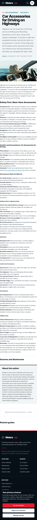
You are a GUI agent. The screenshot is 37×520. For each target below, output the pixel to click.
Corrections (5, 489)
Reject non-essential (18, 510)
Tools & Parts (24, 468)
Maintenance (5, 465)
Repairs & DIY (6, 468)
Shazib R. (4, 56)
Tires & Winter (24, 465)
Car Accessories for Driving (13, 170)
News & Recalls (6, 462)
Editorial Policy (6, 486)
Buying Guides (6, 471)
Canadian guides (25, 471)
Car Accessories (11, 12)
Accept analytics (18, 505)
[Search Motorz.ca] (27, 3)
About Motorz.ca (7, 483)
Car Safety (24, 12)
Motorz (11, 3)
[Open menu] (32, 3)
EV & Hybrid (23, 462)
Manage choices (18, 515)
